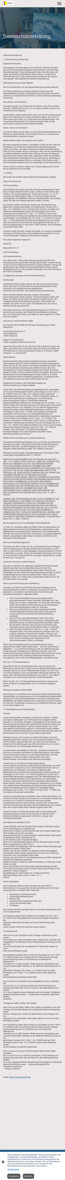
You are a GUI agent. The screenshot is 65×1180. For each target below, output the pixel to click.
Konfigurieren (13, 1169)
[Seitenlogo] (8, 3)
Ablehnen (28, 1176)
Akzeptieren (14, 1176)
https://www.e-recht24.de (20, 1077)
